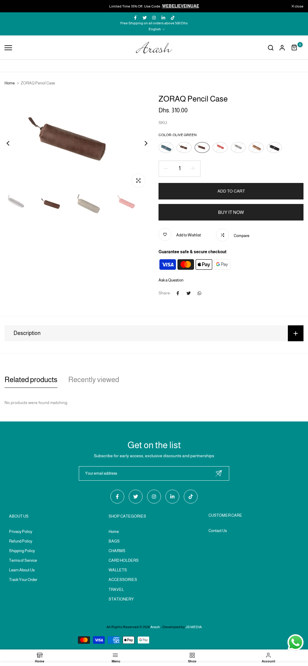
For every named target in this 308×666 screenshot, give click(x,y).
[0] (294, 47)
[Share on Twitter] (188, 293)
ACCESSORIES (123, 579)
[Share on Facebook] (177, 293)
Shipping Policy (22, 551)
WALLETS (118, 570)
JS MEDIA (194, 627)
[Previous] (13, 143)
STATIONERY (121, 599)
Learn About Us (22, 570)
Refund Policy (20, 541)
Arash (155, 627)
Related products (31, 380)
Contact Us (217, 530)
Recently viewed (93, 380)
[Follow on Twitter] (144, 17)
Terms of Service (23, 560)
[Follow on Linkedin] (163, 17)
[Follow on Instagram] (154, 17)
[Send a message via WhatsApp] (295, 642)
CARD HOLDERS (124, 560)
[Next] (141, 143)
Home (10, 83)
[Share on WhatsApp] (199, 293)
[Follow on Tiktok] (172, 17)
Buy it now (231, 212)
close (12, 6)
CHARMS (117, 551)
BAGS (114, 541)
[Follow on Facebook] (135, 17)
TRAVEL (116, 589)
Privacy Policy (20, 531)
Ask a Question (171, 280)
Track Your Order (23, 579)
